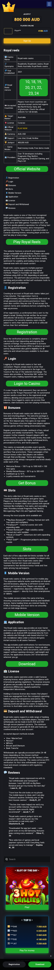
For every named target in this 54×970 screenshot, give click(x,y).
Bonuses (12, 185)
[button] (49, 4)
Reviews (11, 208)
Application (13, 197)
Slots (10, 189)
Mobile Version (14, 193)
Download (27, 664)
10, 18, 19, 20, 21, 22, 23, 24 (33, 87)
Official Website (27, 169)
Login (10, 181)
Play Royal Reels (27, 242)
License (11, 200)
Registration (13, 178)
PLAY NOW (22, 128)
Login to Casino (27, 383)
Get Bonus (27, 483)
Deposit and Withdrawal (18, 204)
